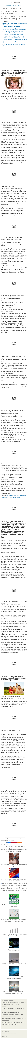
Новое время (14, 2)
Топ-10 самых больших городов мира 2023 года (14, 1022)
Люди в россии (3, 840)
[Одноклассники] (19, 842)
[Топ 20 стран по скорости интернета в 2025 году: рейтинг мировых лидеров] (14, 975)
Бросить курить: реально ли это (10, 1024)
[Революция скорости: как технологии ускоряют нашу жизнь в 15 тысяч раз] (14, 947)
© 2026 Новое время (5, 1031)
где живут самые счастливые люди (18, 729)
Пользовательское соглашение (11, 1033)
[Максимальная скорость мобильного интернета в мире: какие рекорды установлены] (14, 990)
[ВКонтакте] (8, 842)
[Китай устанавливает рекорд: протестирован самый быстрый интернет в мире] (14, 877)
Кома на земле (14, 837)
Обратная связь (4, 1036)
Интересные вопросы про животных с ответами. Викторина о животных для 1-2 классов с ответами (14, 1004)
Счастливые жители (10, 838)
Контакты (3, 1033)
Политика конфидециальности (7, 1034)
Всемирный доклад (23, 838)
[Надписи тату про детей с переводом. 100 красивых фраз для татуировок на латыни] (14, 848)
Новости (14, 5)
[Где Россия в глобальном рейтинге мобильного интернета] (14, 903)
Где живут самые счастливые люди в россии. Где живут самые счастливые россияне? (14, 45)
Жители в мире (17, 838)
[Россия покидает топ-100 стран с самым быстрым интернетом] (14, 863)
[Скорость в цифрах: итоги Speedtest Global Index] (14, 962)
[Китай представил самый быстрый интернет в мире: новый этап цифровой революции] (14, 932)
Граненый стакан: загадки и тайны (10, 1012)
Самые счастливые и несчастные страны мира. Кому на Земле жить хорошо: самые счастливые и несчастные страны (15, 24)
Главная (8, 5)
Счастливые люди (4, 838)
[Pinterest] (14, 842)
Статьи (19, 5)
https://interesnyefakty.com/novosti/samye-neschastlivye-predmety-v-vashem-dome (13, 496)
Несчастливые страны (21, 837)
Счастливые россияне (10, 840)
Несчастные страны (8, 837)
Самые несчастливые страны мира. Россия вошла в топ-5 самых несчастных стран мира (14, 28)
